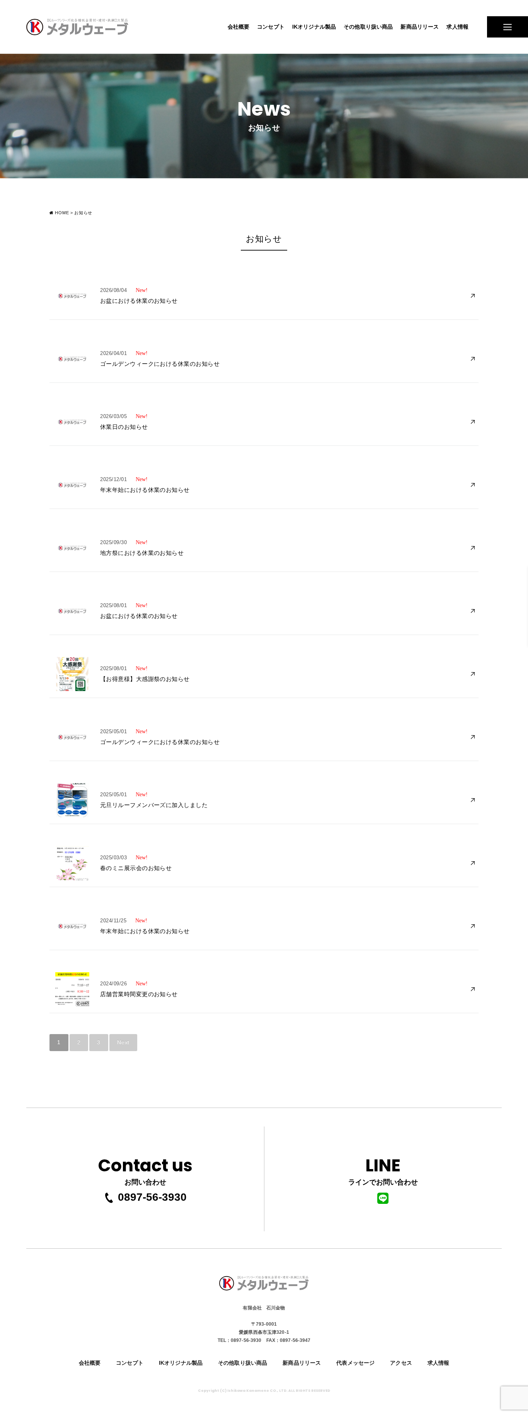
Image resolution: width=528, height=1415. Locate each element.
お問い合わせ (145, 1170)
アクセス (401, 1363)
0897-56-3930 (152, 1197)
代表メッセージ (355, 1363)
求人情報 (457, 27)
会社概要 (239, 27)
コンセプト (270, 27)
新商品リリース (419, 27)
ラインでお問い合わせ (383, 1170)
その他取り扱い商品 (368, 27)
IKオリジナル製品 (314, 27)
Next (123, 1042)
